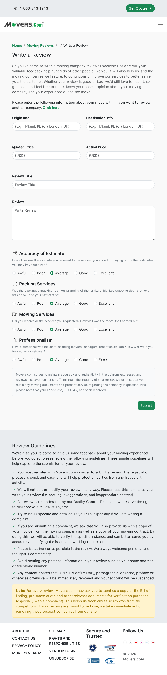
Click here (51, 107)
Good (83, 273)
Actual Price (96, 147)
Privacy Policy (26, 646)
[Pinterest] (153, 642)
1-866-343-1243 (33, 8)
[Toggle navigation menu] (160, 24)
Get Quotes (139, 8)
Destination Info (99, 118)
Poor (41, 273)
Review (18, 202)
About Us (21, 631)
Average (62, 273)
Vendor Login (62, 651)
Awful (22, 273)
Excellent (106, 273)
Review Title (22, 176)
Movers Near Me (28, 653)
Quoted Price (23, 147)
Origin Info (21, 118)
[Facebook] (125, 642)
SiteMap (57, 631)
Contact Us (23, 638)
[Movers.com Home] (24, 24)
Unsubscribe (61, 658)
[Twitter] (130, 642)
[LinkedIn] (147, 642)
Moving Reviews (40, 45)
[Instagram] (142, 642)
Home (17, 45)
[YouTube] (136, 642)
